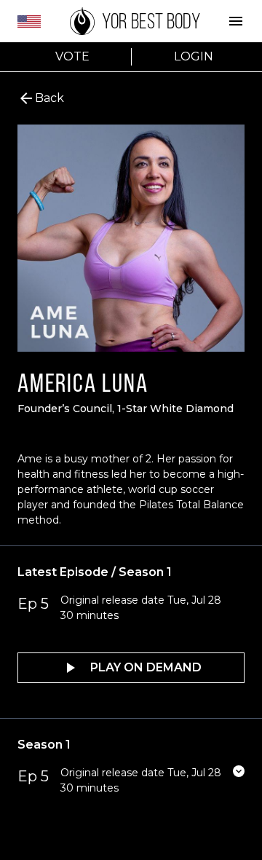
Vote (72, 56)
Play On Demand (146, 667)
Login (193, 56)
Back (49, 98)
